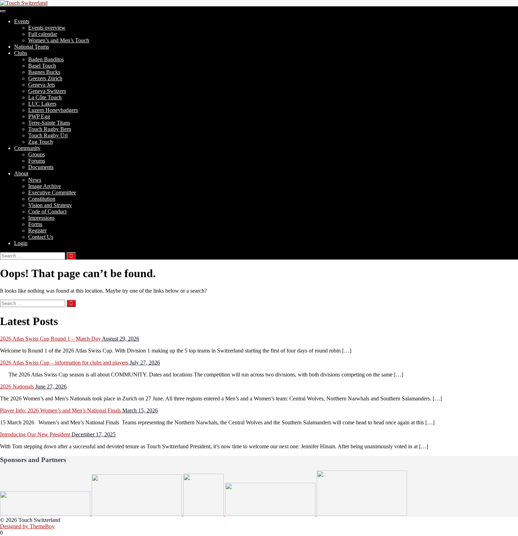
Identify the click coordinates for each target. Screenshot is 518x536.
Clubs (20, 53)
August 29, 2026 (120, 339)
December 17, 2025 (94, 434)
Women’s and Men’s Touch (58, 40)
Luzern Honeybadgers (53, 110)
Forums (36, 161)
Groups (36, 154)
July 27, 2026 (145, 363)
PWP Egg (39, 116)
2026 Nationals (17, 386)
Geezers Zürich (45, 78)
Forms (35, 224)
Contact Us (40, 237)
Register (37, 230)
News (34, 180)
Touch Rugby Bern (49, 129)
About (21, 173)
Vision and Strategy (50, 205)
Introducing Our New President (36, 434)
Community (27, 148)
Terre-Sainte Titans (49, 123)
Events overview (47, 28)
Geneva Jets (41, 85)
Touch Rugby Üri (48, 135)
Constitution (41, 199)
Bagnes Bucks (44, 72)
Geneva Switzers (47, 91)
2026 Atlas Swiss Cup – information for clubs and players (65, 363)
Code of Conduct (47, 211)
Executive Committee (52, 192)
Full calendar (42, 34)
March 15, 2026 (140, 410)
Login (20, 243)
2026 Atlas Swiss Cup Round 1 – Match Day (51, 339)
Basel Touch (42, 66)
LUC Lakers (42, 104)
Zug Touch (40, 142)
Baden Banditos (46, 59)
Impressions (41, 218)
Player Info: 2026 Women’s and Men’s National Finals (61, 410)
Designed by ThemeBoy (27, 526)
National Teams (31, 47)
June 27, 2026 (51, 386)
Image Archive (44, 186)
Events (21, 21)
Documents (41, 167)
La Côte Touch (45, 97)
